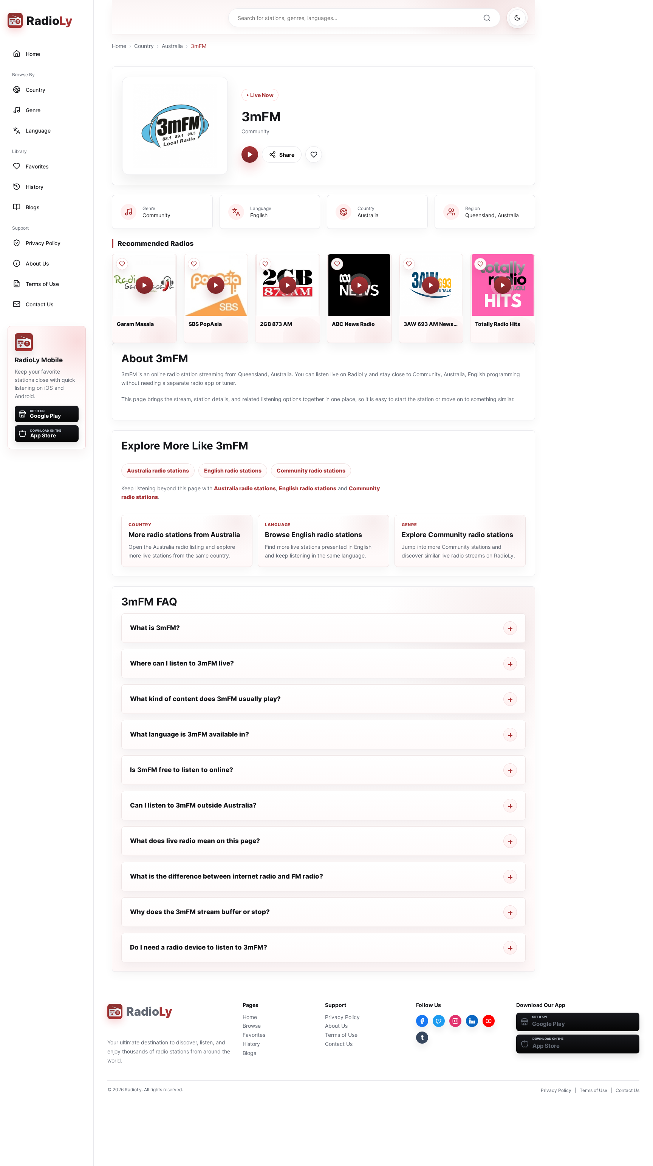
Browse (252, 1025)
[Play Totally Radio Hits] (502, 285)
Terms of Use (341, 1035)
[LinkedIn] (472, 1021)
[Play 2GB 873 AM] (287, 285)
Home (119, 46)
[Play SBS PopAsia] (215, 285)
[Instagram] (455, 1021)
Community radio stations (311, 470)
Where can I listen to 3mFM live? (182, 663)
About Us (336, 1025)
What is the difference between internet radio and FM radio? (226, 876)
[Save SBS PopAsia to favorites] (194, 264)
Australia (172, 46)
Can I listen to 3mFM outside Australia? (193, 805)
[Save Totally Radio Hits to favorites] (480, 264)
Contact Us (339, 1044)
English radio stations (233, 470)
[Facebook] (422, 1021)
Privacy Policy (342, 1017)
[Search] (486, 17)
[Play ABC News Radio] (359, 285)
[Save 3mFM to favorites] (313, 154)
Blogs (249, 1053)
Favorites (254, 1035)
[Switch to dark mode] (517, 17)
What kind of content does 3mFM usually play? (205, 699)
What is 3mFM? (155, 628)
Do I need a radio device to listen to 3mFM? (198, 947)
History (251, 1044)
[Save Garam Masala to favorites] (122, 264)
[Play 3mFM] (249, 154)
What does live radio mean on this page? (195, 841)
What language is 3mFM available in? (189, 734)
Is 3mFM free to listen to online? (181, 770)
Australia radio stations (158, 470)
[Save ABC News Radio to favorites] (337, 264)
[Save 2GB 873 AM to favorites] (265, 264)
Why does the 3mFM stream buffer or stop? (200, 912)
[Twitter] (439, 1021)
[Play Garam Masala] (144, 285)
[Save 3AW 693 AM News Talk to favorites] (409, 264)
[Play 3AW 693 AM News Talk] (430, 285)
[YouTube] (489, 1021)
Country (144, 46)
